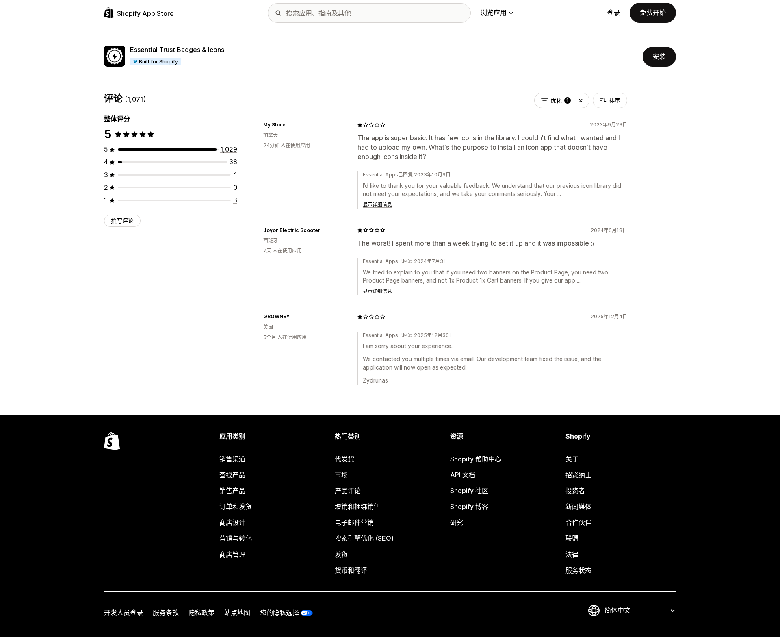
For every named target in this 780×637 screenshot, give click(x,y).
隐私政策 (201, 613)
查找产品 (232, 475)
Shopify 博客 (469, 506)
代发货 (344, 459)
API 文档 (462, 475)
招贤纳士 (579, 475)
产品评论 (348, 491)
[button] (580, 100)
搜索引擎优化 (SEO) (364, 538)
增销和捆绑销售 (357, 506)
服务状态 (579, 570)
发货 (341, 554)
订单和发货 (235, 506)
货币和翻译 (351, 570)
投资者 (575, 491)
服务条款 (166, 613)
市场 (341, 475)
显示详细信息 (377, 205)
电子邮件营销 (354, 522)
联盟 (572, 538)
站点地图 (237, 613)
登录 (613, 13)
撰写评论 (122, 220)
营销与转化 (235, 538)
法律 (572, 554)
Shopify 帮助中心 (475, 459)
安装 (659, 56)
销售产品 (232, 491)
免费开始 (653, 13)
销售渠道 (232, 459)
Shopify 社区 (469, 491)
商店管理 (232, 554)
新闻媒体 (579, 506)
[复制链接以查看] (290, 125)
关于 (572, 459)
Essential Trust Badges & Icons (177, 50)
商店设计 (232, 522)
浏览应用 (494, 13)
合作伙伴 (579, 522)
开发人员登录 (123, 613)
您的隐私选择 (279, 613)
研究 (456, 522)
